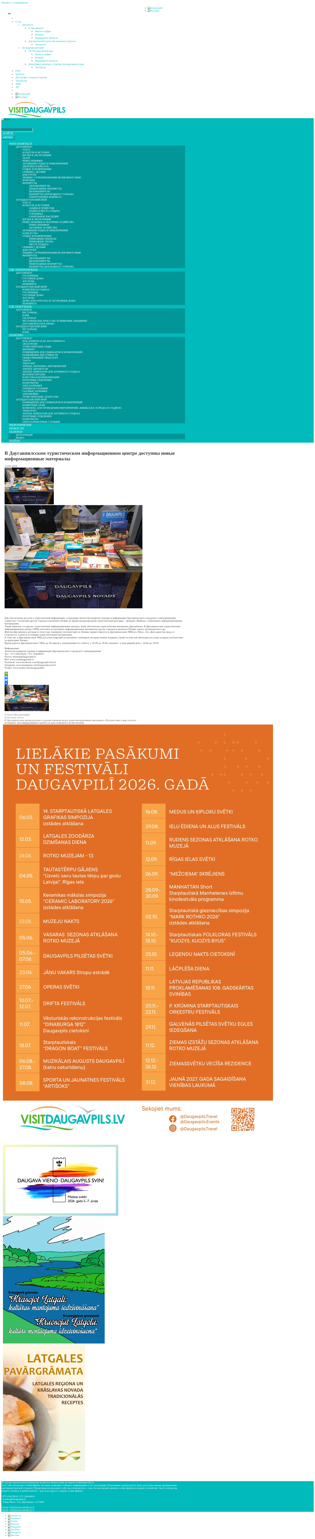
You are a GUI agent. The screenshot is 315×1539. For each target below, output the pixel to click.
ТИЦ (18, 84)
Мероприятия (20, 425)
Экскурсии (40, 44)
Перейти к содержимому (14, 2)
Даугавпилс (27, 25)
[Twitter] (94, 680)
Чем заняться (20, 143)
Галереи (15, 431)
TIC (17, 87)
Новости (16, 428)
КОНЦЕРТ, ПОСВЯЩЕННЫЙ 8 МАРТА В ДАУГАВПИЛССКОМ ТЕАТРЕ (44, 723)
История (39, 34)
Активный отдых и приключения (45, 230)
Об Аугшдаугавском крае (41, 51)
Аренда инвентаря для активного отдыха (51, 371)
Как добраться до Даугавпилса (43, 341)
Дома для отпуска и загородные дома (49, 300)
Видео (20, 437)
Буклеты (19, 74)
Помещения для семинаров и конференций (52, 402)
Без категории (21, 714)
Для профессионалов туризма (31, 77)
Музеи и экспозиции (36, 155)
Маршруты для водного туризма (51, 266)
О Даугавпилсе (36, 28)
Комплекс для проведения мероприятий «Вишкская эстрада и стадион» (72, 408)
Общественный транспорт (40, 357)
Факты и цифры (43, 31)
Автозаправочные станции (41, 422)
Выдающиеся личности (46, 38)
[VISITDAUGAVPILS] (36, 116)
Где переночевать (23, 269)
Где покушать (20, 306)
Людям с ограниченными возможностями (51, 177)
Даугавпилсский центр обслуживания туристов (52, 41)
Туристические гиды (36, 346)
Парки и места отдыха (44, 211)
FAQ (17, 70)
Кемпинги (29, 303)
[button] (21, 21)
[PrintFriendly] (94, 673)
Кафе (25, 332)
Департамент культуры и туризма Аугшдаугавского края (56, 64)
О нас (18, 21)
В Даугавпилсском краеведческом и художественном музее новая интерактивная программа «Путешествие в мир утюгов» (70, 720)
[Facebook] (94, 676)
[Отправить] (94, 683)
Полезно (16, 335)
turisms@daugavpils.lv (14, 1499)
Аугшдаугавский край (33, 48)
